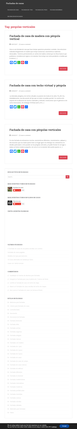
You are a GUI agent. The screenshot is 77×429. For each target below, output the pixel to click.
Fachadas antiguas (15, 335)
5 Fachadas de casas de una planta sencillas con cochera (25, 249)
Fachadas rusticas (15, 398)
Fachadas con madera (16, 343)
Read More (63, 69)
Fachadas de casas (15, 3)
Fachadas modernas (56, 10)
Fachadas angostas (16, 332)
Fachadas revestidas (16, 394)
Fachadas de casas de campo (19, 361)
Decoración (13, 313)
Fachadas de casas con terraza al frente (30, 290)
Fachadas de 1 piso (27, 10)
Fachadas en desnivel (16, 376)
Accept (64, 426)
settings (54, 427)
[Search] (67, 176)
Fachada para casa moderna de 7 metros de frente (32, 279)
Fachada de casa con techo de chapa (27, 283)
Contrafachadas (15, 310)
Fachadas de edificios (16, 368)
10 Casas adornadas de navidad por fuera (20, 260)
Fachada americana (16, 321)
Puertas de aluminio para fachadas (29, 275)
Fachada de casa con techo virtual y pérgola (37, 85)
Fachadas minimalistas (17, 383)
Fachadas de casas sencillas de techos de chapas (31, 286)
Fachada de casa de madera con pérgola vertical (34, 37)
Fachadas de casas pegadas (16, 252)
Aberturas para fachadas (17, 302)
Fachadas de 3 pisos (16, 354)
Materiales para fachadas (17, 409)
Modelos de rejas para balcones (17, 256)
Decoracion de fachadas (15, 16)
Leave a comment (25, 44)
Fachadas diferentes (16, 372)
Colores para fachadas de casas (19, 306)
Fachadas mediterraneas (17, 379)
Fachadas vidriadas (16, 405)
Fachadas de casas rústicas (18, 365)
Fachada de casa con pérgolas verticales (35, 130)
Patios (12, 412)
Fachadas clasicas (15, 339)
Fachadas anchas (15, 328)
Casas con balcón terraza (15, 263)
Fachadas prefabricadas (17, 390)
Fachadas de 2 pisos (41, 10)
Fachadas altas (14, 324)
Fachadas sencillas (15, 401)
